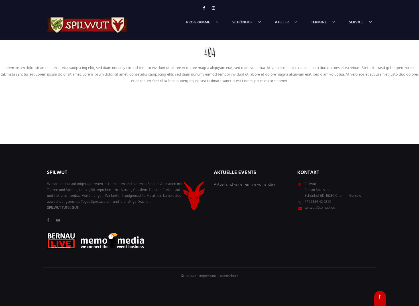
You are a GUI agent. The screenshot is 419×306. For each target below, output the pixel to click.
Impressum (207, 276)
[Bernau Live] (61, 241)
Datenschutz (228, 276)
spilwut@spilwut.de (319, 208)
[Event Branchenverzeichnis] (112, 241)
